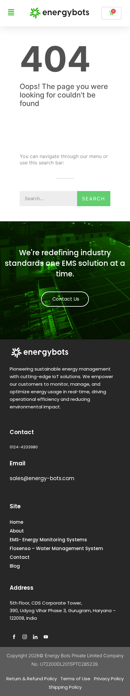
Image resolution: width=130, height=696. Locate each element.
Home (16, 522)
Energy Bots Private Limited (73, 655)
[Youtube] (45, 636)
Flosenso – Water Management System (56, 548)
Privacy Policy (109, 678)
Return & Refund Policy (31, 678)
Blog (15, 566)
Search (93, 199)
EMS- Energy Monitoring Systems (48, 539)
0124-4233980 (24, 447)
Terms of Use (75, 678)
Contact (20, 557)
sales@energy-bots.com (42, 478)
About (17, 531)
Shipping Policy (65, 687)
